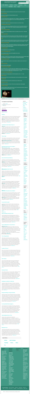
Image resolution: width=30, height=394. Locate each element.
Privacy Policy (11, 388)
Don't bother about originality (5, 66)
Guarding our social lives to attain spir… (8, 281)
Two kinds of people (4, 85)
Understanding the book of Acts (7, 315)
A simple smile (3, 78)
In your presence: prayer (5, 202)
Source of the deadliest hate (5, 51)
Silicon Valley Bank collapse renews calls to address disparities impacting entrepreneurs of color (25, 369)
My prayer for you (4, 327)
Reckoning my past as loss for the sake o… (8, 146)
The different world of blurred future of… (8, 124)
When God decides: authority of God (7, 213)
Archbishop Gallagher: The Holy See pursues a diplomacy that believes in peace (4, 363)
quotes (7, 103)
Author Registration (20, 388)
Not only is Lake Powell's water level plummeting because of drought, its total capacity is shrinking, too (25, 376)
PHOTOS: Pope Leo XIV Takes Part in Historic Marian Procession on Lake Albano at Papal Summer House (11, 363)
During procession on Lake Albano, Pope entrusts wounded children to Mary (4, 368)
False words (3, 9)
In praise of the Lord (5, 248)
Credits (3, 388)
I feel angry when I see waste (5, 24)
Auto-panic (3, 179)
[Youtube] (28, 1)
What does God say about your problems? (8, 190)
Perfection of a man (4, 82)
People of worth (3, 75)
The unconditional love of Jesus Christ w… (8, 224)
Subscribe (20, 1)
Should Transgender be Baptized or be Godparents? (25, 218)
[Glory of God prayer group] (2, 1)
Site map (6, 388)
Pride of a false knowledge (5, 29)
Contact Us (24, 1)
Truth (2, 38)
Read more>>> (8, 133)
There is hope (4, 136)
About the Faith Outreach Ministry (7, 157)
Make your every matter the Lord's (7, 169)
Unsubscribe (20, 387)
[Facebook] (26, 1)
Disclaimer (15, 388)
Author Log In (25, 388)
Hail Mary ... (3, 114)
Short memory (4, 258)
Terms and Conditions (5, 387)
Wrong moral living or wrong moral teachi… (8, 292)
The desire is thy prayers (5, 54)
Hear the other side (4, 63)
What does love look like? (5, 42)
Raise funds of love (4, 16)
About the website (11, 387)
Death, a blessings (4, 13)
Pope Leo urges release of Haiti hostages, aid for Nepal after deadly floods (4, 353)
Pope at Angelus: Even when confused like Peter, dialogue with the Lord (4, 358)
